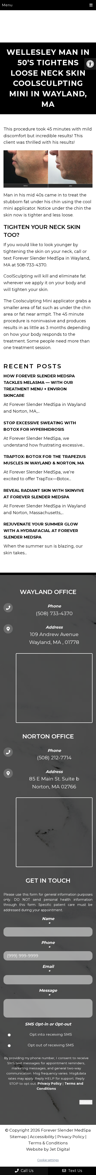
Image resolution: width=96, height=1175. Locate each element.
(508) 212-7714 (54, 757)
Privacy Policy (50, 1083)
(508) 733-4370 (54, 613)
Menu (7, 5)
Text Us (74, 1170)
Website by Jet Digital (48, 1149)
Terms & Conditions (48, 1143)
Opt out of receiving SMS (51, 1045)
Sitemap (18, 1136)
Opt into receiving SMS (51, 1034)
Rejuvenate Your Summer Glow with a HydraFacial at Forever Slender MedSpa (40, 530)
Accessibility (42, 1136)
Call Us (26, 1170)
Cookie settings (48, 1160)
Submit (86, 1102)
